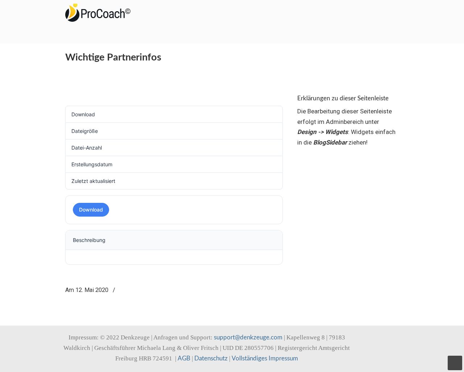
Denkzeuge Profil (101, 13)
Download (91, 209)
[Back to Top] (455, 363)
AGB (184, 358)
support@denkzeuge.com (248, 337)
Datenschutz (211, 358)
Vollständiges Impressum (265, 358)
